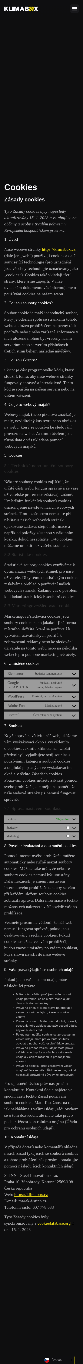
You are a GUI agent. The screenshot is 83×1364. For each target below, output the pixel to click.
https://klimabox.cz (59, 249)
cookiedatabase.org (54, 1223)
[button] (74, 8)
